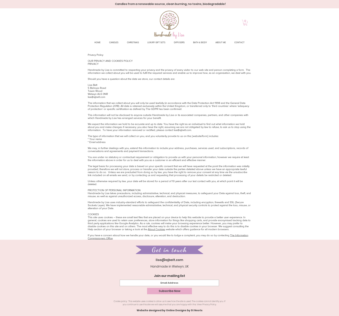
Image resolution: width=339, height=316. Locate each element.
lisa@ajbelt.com (96, 96)
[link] (245, 23)
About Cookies (156, 229)
